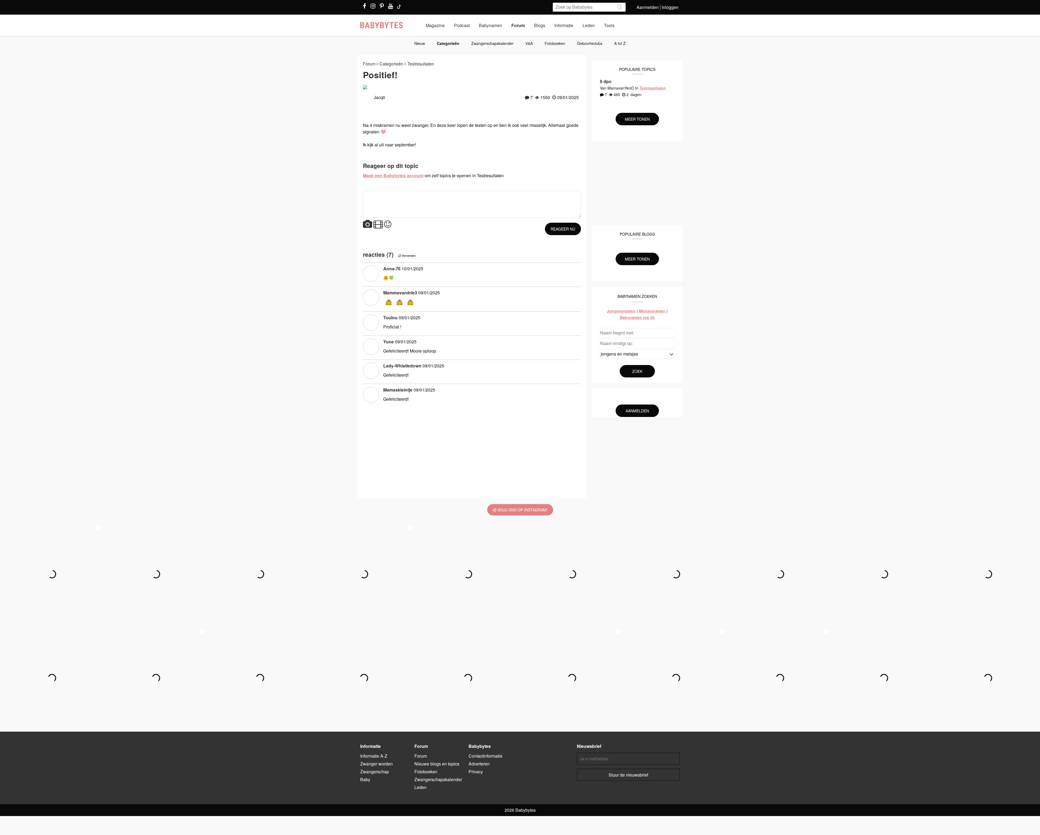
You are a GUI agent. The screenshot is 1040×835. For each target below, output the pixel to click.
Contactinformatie (485, 756)
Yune (388, 341)
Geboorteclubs (589, 43)
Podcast (462, 25)
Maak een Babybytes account (393, 175)
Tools (609, 25)
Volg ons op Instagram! (521, 509)
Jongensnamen (621, 311)
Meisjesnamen (652, 311)
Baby (365, 779)
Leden (589, 25)
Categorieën (448, 43)
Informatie (563, 25)
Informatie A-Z (373, 756)
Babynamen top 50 (637, 317)
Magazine (435, 25)
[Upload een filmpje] (378, 224)
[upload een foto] (367, 224)
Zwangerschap (374, 771)
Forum (518, 25)
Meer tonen (637, 119)
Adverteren (479, 764)
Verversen (408, 256)
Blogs (539, 25)
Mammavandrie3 (400, 293)
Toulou (390, 317)
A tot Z (620, 43)
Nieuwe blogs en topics (436, 764)
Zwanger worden (376, 764)
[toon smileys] (387, 224)
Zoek (637, 371)
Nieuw (419, 43)
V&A (529, 43)
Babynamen (490, 25)
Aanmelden (647, 7)
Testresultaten (420, 64)
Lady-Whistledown (402, 366)
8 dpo (606, 81)
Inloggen (670, 7)
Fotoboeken (555, 43)
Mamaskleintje (397, 390)
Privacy (476, 771)
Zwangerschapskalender (492, 43)
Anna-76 (392, 268)
